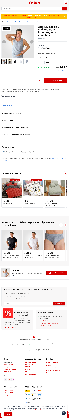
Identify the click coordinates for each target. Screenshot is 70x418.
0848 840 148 (8, 365)
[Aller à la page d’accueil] (2, 22)
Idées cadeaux (50, 373)
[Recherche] (64, 8)
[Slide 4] (21, 61)
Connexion (54, 158)
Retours (48, 365)
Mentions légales (30, 374)
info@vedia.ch (8, 367)
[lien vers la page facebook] (6, 379)
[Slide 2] (9, 61)
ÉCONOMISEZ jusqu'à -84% (37, 15)
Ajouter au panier (55, 80)
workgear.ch (8, 395)
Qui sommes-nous (30, 362)
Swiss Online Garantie (46, 321)
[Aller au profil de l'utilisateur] (62, 2)
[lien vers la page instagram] (12, 379)
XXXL (48, 62)
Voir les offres (9, 327)
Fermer (8, 414)
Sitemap (27, 369)
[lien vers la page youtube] (9, 379)
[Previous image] (4, 42)
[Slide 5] (26, 61)
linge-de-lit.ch (8, 392)
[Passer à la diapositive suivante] (65, 173)
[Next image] (32, 42)
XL (59, 58)
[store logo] (34, 2)
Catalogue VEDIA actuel (53, 370)
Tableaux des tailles (8, 96)
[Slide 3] (15, 61)
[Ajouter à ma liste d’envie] (40, 80)
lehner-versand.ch (9, 390)
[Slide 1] (4, 61)
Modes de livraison (52, 362)
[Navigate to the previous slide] (61, 173)
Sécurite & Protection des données (33, 365)
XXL (40, 62)
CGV (26, 372)
